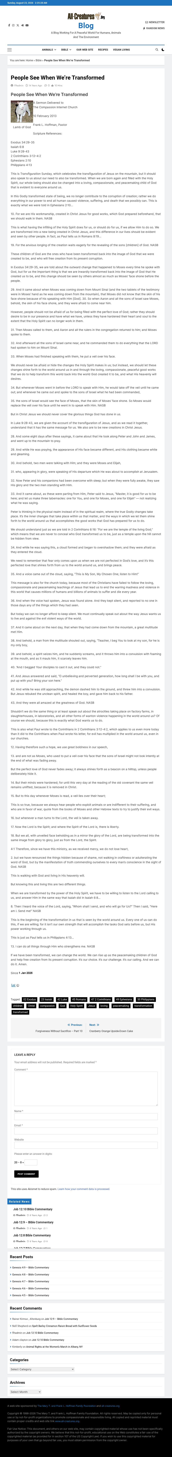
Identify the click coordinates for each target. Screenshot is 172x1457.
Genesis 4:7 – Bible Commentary (30, 1281)
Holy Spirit (76, 1005)
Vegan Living (121, 49)
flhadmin (18, 85)
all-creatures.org (110, 1405)
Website (19, 1139)
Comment (21, 1069)
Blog (86, 25)
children (18, 1005)
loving (104, 1005)
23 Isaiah (46, 999)
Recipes (103, 49)
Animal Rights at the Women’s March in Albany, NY (54, 1346)
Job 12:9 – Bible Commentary (33, 1222)
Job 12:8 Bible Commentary (32, 1235)
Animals (47, 49)
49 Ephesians (124, 999)
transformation (143, 1005)
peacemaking (121, 1005)
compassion (47, 1005)
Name (18, 1111)
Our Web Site (84, 49)
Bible (64, 49)
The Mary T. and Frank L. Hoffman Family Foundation (66, 1405)
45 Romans (79, 999)
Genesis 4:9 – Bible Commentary (30, 1267)
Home (29, 60)
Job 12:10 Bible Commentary (32, 1209)
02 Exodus (29, 999)
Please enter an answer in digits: (33, 1153)
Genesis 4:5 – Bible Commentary (30, 1295)
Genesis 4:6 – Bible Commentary (30, 1288)
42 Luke (62, 999)
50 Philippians (145, 999)
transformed (20, 1012)
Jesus (91, 1005)
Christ (31, 1005)
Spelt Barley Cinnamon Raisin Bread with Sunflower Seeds (64, 1326)
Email (18, 1125)
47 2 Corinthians (101, 999)
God (62, 1005)
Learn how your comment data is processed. (84, 1189)
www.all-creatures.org (67, 1421)
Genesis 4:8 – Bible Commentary (30, 1274)
